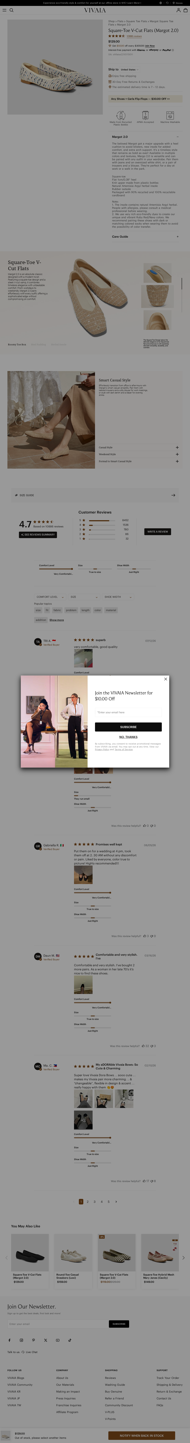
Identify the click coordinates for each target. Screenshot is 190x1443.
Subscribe (128, 727)
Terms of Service (124, 749)
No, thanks (128, 737)
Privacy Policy (102, 749)
